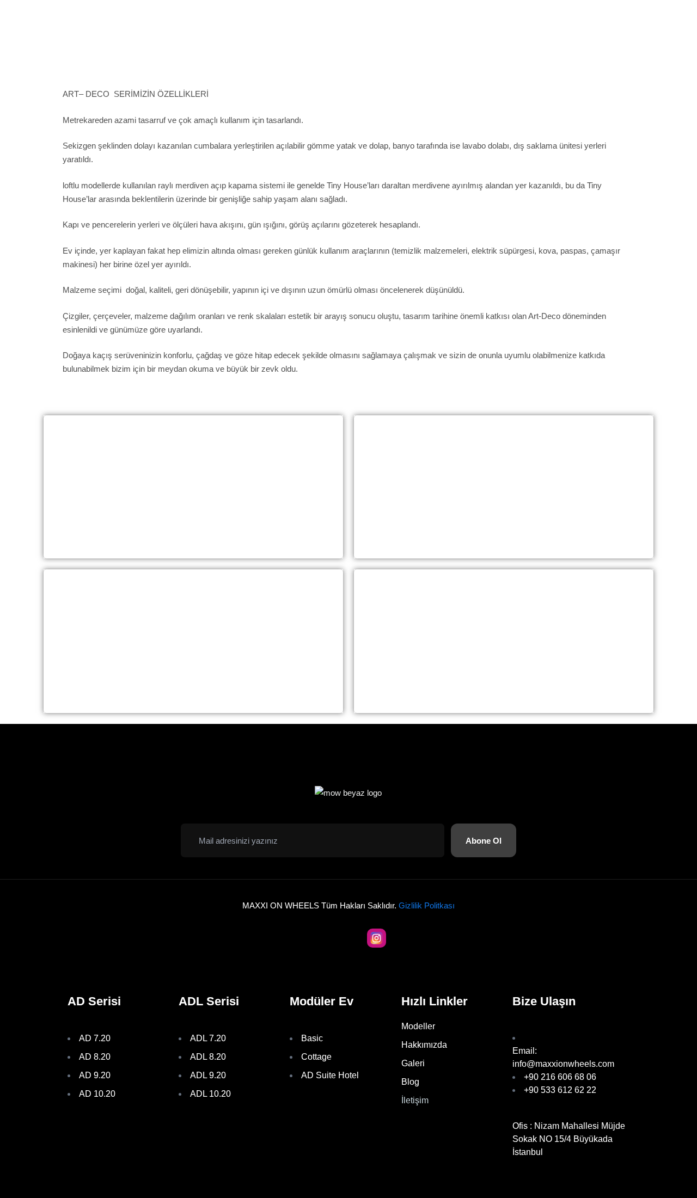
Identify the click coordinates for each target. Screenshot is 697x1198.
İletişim (415, 1100)
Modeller (418, 1026)
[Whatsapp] (348, 938)
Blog (410, 1081)
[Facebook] (293, 938)
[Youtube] (321, 938)
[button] (483, 841)
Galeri (413, 1063)
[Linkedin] (404, 938)
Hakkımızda (424, 1044)
